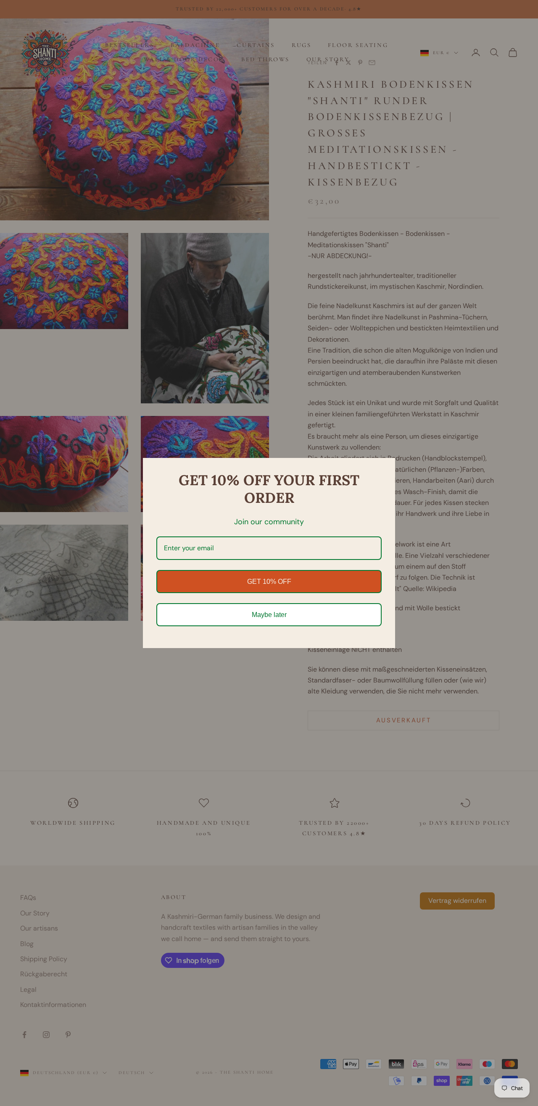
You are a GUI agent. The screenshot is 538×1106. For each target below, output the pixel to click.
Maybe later (269, 614)
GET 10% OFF (269, 581)
